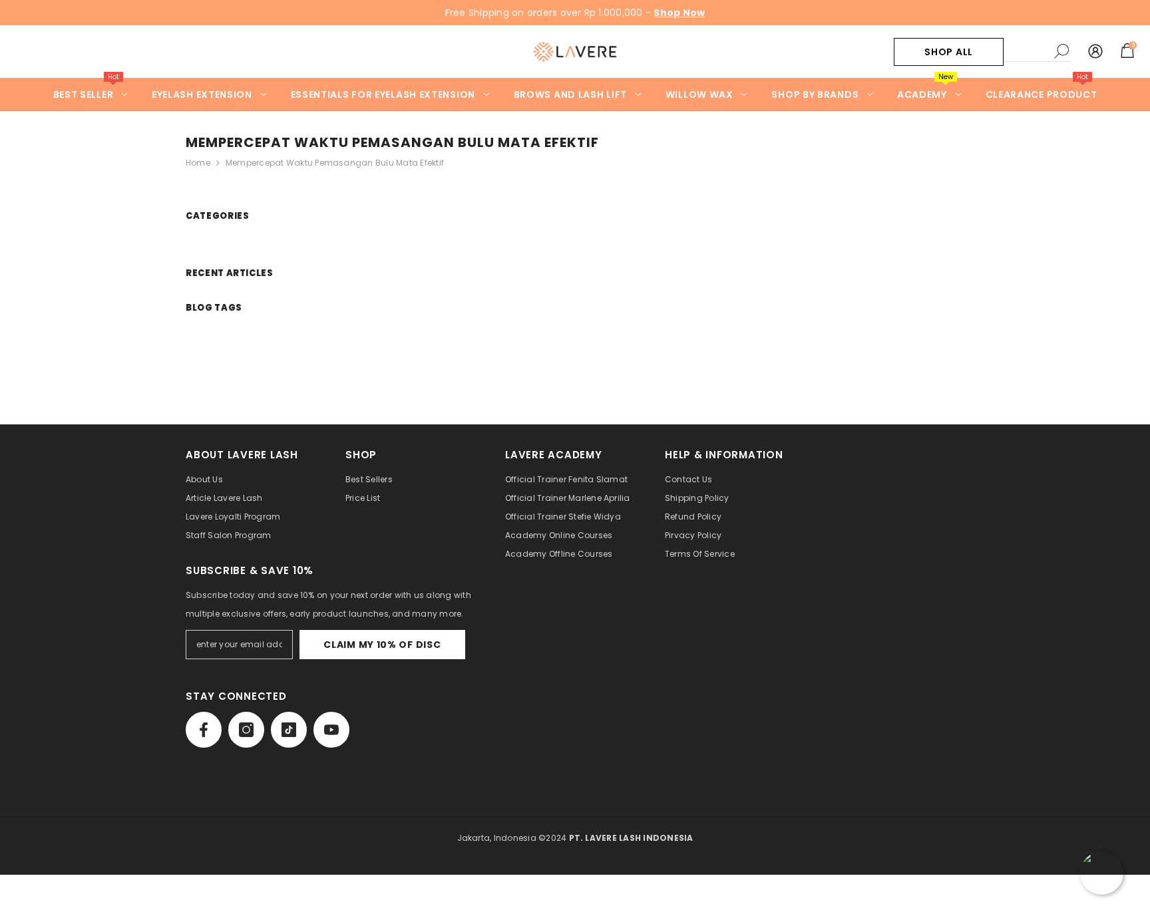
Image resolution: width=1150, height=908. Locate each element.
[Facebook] (204, 730)
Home (198, 162)
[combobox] (1026, 51)
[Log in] (1095, 52)
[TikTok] (289, 730)
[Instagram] (246, 730)
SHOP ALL (948, 52)
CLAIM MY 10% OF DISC (382, 644)
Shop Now (679, 12)
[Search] (1037, 51)
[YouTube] (331, 730)
